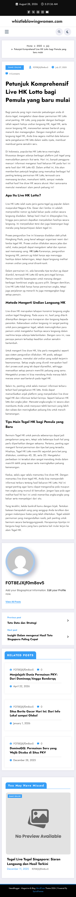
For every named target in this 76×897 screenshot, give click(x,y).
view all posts (13, 602)
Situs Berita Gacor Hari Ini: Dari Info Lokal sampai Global (35, 713)
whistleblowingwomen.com (37, 21)
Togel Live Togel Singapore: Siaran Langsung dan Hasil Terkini (29, 861)
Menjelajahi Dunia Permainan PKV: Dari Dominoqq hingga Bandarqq (34, 677)
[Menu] (7, 32)
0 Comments (14, 73)
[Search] (59, 32)
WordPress (40, 888)
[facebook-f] (28, 12)
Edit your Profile (56, 590)
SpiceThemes (38, 891)
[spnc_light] (67, 32)
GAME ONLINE (14, 67)
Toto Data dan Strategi (22, 623)
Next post (12, 630)
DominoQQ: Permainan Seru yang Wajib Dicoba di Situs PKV (33, 750)
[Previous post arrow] (68, 620)
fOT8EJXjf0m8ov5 (40, 67)
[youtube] (47, 12)
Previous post (14, 617)
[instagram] (42, 12)
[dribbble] (38, 12)
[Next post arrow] (68, 637)
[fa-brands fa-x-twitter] (33, 12)
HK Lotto (34, 251)
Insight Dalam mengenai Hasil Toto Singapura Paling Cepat (30, 637)
